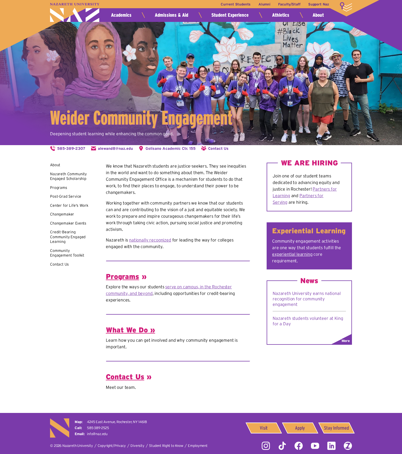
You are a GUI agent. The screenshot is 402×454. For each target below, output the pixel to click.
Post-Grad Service (65, 196)
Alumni (264, 4)
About (318, 15)
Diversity (137, 446)
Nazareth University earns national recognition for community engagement (307, 299)
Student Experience (230, 15)
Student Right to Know (166, 446)
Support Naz (318, 4)
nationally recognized (150, 239)
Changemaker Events (68, 223)
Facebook (299, 446)
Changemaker (62, 214)
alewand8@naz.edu (115, 148)
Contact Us (218, 148)
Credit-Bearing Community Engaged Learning (68, 237)
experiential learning (292, 254)
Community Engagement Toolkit (67, 253)
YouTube (315, 446)
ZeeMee (348, 446)
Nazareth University (74, 12)
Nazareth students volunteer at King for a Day (308, 321)
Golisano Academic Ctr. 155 (170, 148)
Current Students (235, 4)
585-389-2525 (98, 428)
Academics (121, 15)
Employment (197, 446)
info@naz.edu (97, 434)
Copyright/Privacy (112, 446)
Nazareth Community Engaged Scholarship (68, 176)
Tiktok (282, 446)
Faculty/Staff (289, 4)
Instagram (266, 446)
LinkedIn (331, 446)
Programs (58, 187)
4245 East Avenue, (117, 422)
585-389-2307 (71, 148)
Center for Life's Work (69, 205)
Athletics (280, 15)
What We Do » (130, 330)
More (346, 7)
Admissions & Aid (171, 15)
